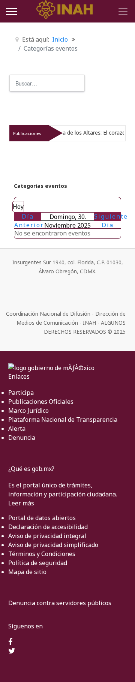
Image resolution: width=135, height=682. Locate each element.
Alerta (17, 428)
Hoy (18, 206)
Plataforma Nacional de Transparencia (62, 419)
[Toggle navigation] (122, 11)
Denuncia (21, 437)
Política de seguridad (37, 563)
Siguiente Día (111, 220)
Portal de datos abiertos (42, 518)
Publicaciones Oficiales (41, 401)
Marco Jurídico (28, 410)
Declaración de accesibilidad (48, 527)
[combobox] (47, 83)
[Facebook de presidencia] (10, 642)
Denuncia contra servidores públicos (59, 603)
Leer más (21, 503)
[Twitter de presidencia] (11, 651)
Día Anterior (29, 220)
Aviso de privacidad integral (47, 536)
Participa (21, 392)
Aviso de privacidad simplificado (53, 545)
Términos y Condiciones (41, 554)
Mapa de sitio (27, 572)
